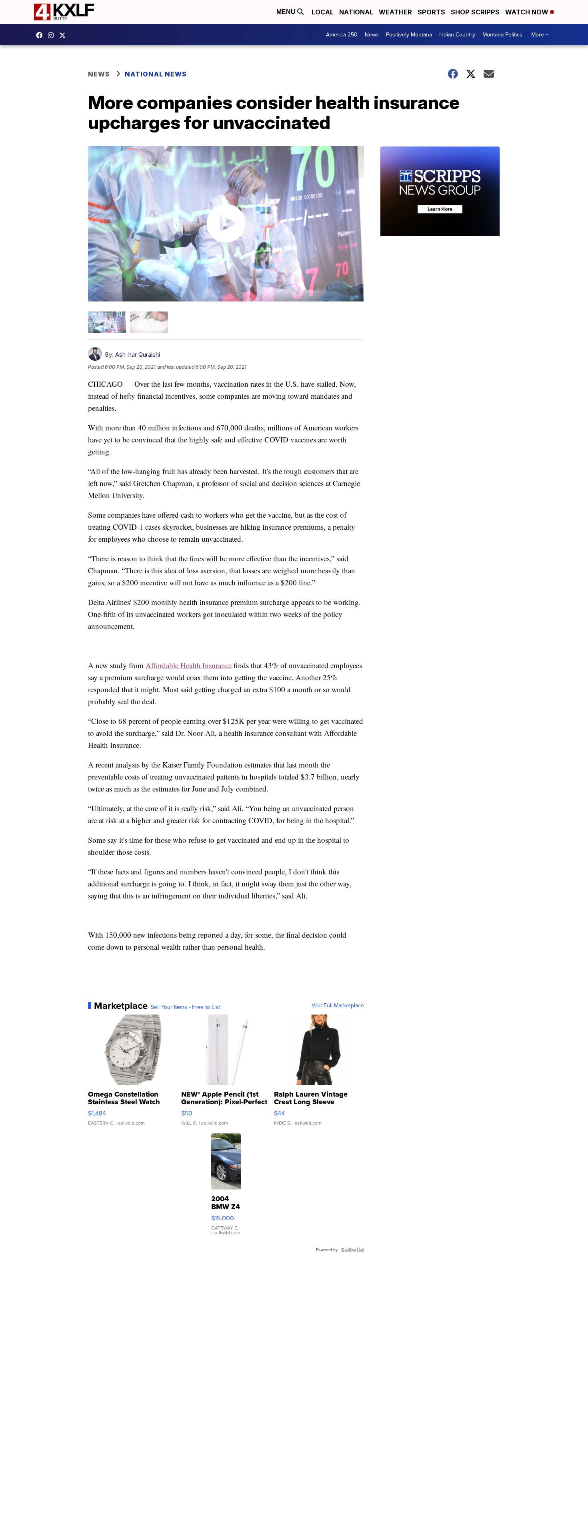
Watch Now (527, 12)
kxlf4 (41, 35)
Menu (286, 11)
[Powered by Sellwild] (352, 1250)
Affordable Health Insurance (189, 665)
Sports (431, 12)
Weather (395, 12)
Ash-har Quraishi (137, 354)
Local (323, 12)
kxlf (64, 35)
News (372, 34)
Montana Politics (502, 34)
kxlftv (53, 35)
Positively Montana (409, 34)
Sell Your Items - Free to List (185, 1007)
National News (156, 74)
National (356, 12)
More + (539, 34)
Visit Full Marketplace (338, 1006)
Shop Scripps (475, 12)
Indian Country (457, 34)
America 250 (342, 34)
